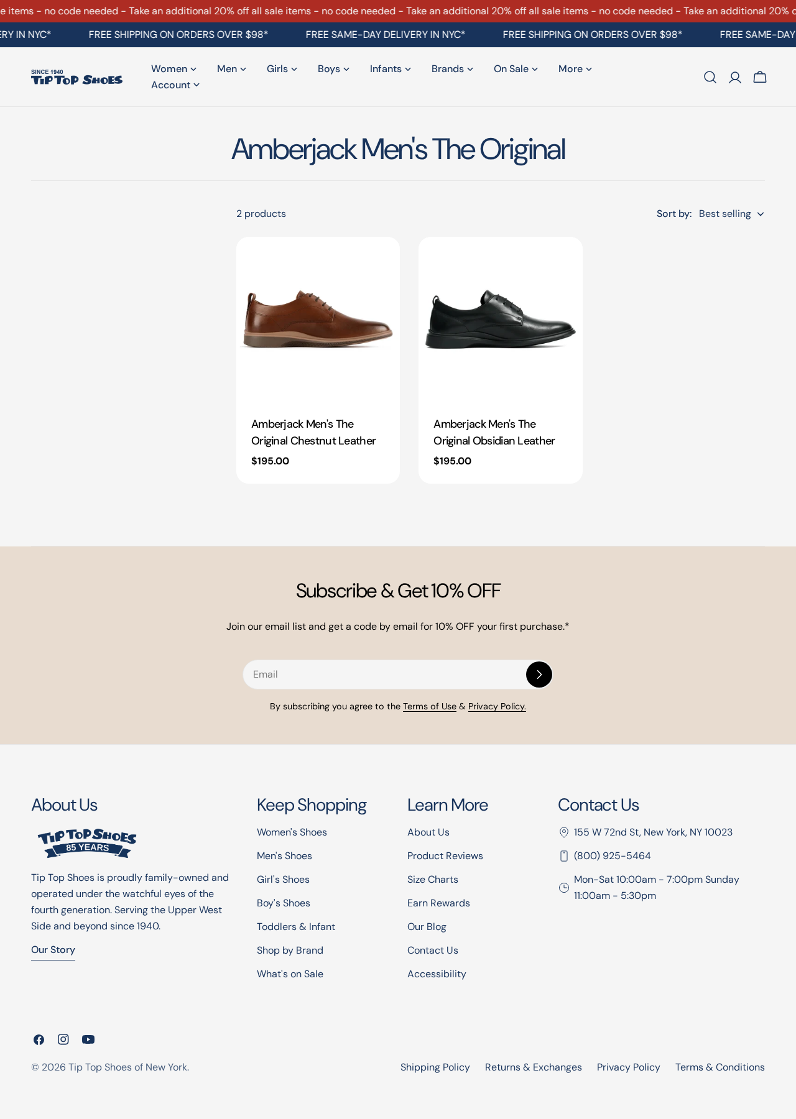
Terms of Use (429, 706)
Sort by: (674, 213)
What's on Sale (290, 973)
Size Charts (432, 879)
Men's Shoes (284, 855)
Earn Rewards (438, 902)
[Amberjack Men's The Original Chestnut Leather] (318, 318)
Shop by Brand (290, 950)
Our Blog (427, 926)
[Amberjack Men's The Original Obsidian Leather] (500, 318)
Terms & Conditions (720, 1067)
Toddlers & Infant (296, 926)
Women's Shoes (292, 832)
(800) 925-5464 (612, 855)
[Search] (710, 77)
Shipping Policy (435, 1067)
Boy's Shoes (283, 902)
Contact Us (432, 950)
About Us (428, 832)
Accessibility (436, 973)
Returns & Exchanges (533, 1067)
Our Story (53, 949)
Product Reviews (445, 855)
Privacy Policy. (497, 706)
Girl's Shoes (283, 879)
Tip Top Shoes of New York (127, 1067)
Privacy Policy (628, 1067)
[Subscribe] (539, 674)
